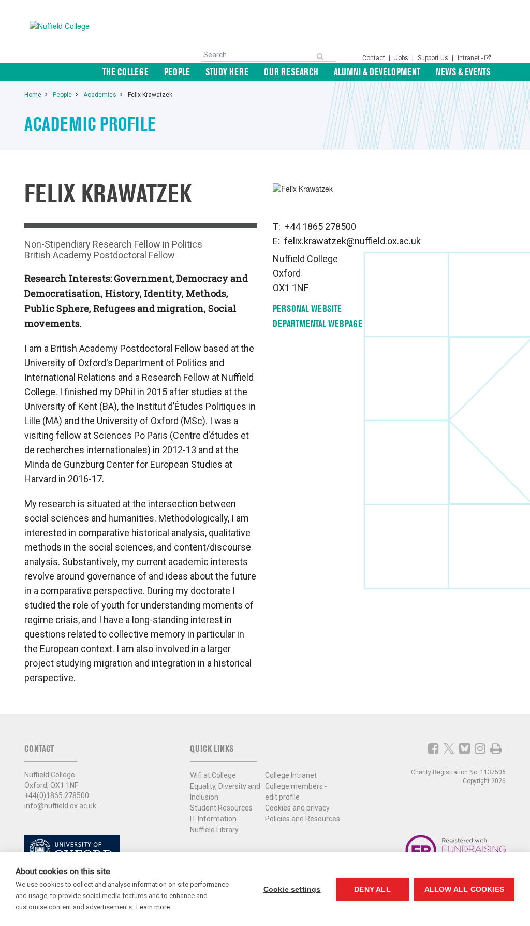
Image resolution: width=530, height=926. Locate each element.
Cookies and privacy (297, 808)
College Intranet (291, 775)
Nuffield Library (214, 830)
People (177, 71)
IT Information (213, 819)
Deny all (372, 889)
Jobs (402, 58)
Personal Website (307, 308)
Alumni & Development (377, 71)
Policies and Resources (302, 819)
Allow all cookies (464, 889)
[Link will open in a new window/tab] (433, 748)
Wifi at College (213, 775)
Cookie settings (292, 889)
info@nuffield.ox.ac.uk (60, 806)
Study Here (226, 71)
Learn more (153, 907)
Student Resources (221, 808)
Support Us (434, 58)
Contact (374, 58)
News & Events (463, 71)
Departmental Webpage (317, 323)
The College (125, 71)
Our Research (291, 71)
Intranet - (471, 58)
